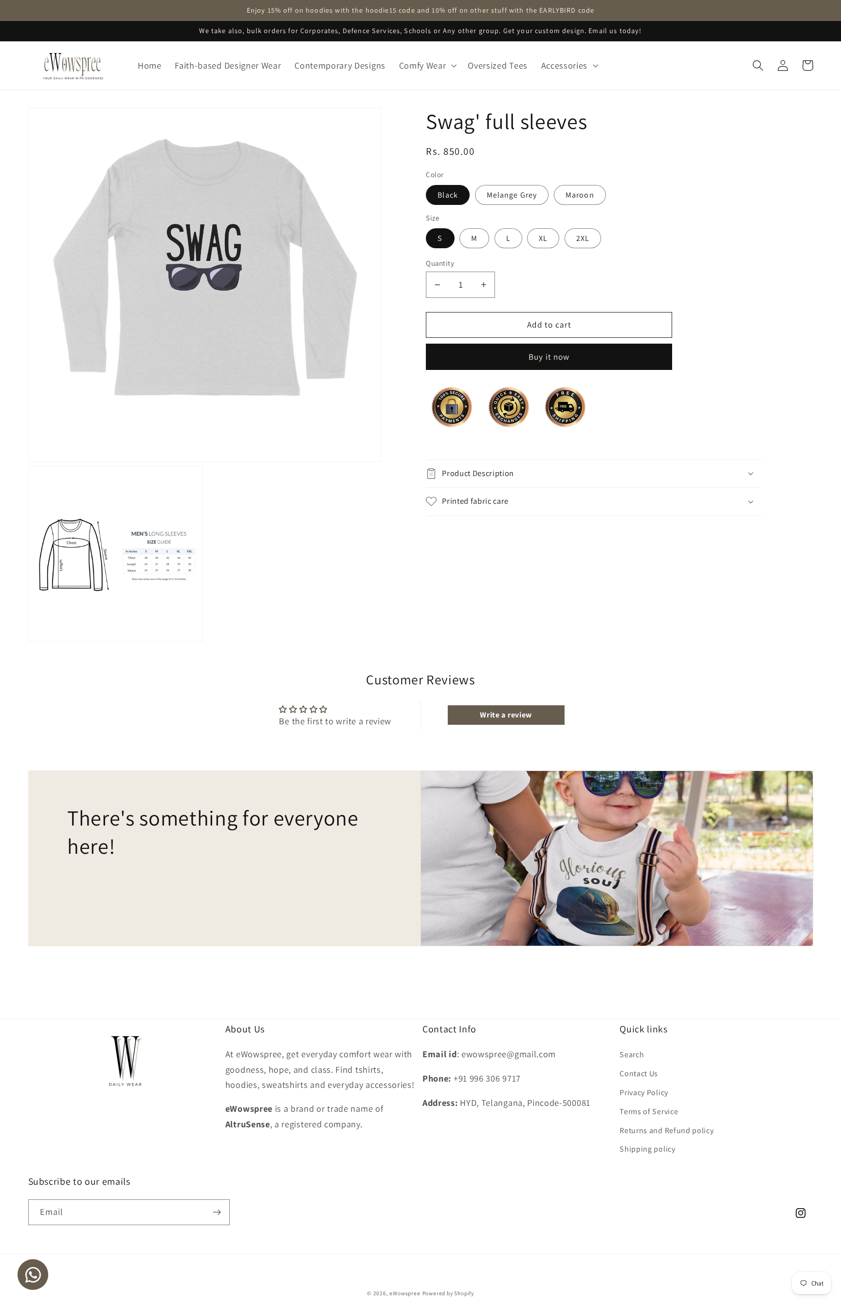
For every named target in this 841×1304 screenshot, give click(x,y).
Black (448, 194)
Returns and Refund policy (666, 1130)
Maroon (580, 194)
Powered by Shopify (448, 1293)
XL (543, 238)
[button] (426, 65)
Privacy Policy (644, 1092)
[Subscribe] (216, 1212)
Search (632, 1054)
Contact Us (639, 1073)
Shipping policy (647, 1149)
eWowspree (404, 1293)
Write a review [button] (506, 715)
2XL (582, 238)
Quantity (440, 262)
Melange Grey (512, 194)
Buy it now (549, 356)
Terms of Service (649, 1111)
